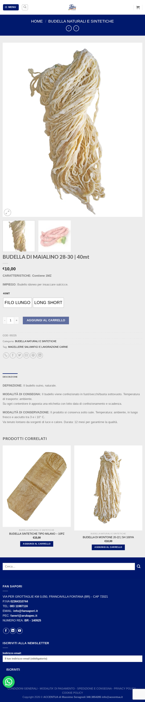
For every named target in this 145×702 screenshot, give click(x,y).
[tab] (10, 376)
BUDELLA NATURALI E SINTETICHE (81, 21)
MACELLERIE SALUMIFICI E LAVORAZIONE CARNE (38, 347)
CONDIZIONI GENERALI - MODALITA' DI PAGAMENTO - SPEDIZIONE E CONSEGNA (60, 688)
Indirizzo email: (12, 653)
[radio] (17, 303)
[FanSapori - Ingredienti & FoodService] (72, 7)
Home (37, 21)
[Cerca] (25, 7)
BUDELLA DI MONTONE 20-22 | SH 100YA (108, 537)
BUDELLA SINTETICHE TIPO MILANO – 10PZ (36, 533)
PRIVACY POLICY (125, 688)
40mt (6, 293)
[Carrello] (138, 7)
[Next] (135, 130)
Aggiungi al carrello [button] (36, 544)
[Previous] (10, 130)
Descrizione (10, 376)
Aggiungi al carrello (46, 320)
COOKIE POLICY (72, 692)
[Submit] (138, 566)
